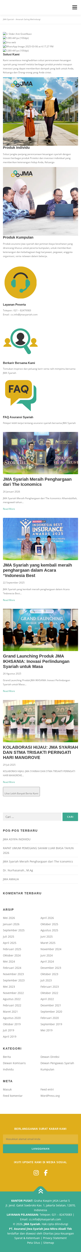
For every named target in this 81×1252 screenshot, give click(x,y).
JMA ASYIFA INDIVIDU (16, 839)
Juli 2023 (46, 980)
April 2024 (47, 961)
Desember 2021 (50, 1005)
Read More (9, 509)
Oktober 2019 (12, 1024)
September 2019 (51, 1024)
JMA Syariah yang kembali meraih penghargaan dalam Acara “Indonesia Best (37, 570)
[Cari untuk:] (32, 817)
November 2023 (13, 974)
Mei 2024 (9, 961)
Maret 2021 (10, 1011)
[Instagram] (36, 1173)
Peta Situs (33, 1243)
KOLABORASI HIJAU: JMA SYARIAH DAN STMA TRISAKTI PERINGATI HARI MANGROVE (40, 752)
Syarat (18, 1238)
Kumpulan (47, 1069)
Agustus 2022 (12, 999)
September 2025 (14, 930)
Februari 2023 (49, 986)
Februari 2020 (49, 1018)
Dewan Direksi (49, 1057)
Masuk (7, 1089)
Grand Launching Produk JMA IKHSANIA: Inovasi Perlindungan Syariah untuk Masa (36, 661)
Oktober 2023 (49, 974)
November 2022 (13, 993)
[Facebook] (46, 1173)
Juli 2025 (8, 936)
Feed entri (47, 1089)
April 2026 (47, 918)
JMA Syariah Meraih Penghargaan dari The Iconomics (37, 482)
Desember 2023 (50, 968)
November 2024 (50, 949)
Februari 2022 (12, 1005)
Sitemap (48, 1243)
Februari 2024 (12, 968)
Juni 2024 (46, 955)
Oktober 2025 (49, 924)
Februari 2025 (12, 949)
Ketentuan (33, 1238)
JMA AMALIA (11, 879)
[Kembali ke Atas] (41, 1192)
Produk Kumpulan (18, 237)
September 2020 (51, 1011)
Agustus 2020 (12, 1018)
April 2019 (9, 1036)
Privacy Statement (55, 1238)
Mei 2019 (46, 1030)
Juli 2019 (8, 1030)
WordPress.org (50, 1096)
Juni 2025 (46, 936)
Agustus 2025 (49, 930)
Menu (74, 7)
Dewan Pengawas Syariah (57, 1063)
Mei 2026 (9, 918)
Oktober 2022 (49, 993)
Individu (8, 1069)
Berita (7, 1057)
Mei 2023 (9, 986)
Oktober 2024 (12, 955)
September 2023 (14, 980)
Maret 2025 (47, 943)
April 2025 (9, 943)
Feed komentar (13, 1096)
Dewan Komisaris (14, 1063)
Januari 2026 (11, 924)
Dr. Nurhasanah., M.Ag (18, 870)
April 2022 (47, 999)
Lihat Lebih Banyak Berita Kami (21, 793)
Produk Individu (16, 148)
